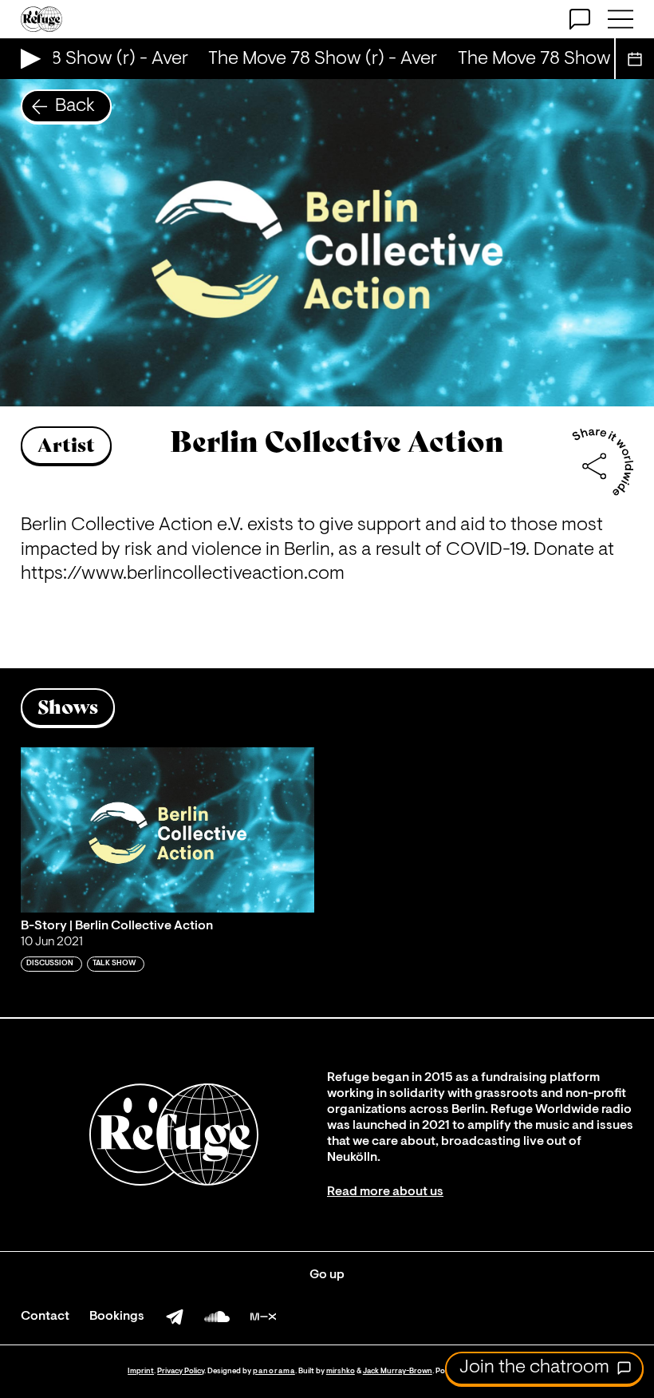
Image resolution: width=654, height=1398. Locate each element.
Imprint (141, 1371)
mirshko (340, 1371)
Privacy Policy (180, 1371)
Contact (45, 1316)
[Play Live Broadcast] (26, 58)
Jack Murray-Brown (397, 1371)
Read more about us (385, 1192)
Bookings (116, 1316)
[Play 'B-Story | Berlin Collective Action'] (167, 830)
